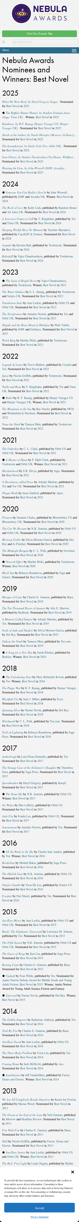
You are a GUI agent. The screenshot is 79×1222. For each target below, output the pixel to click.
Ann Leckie (34, 303)
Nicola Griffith (22, 376)
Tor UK (16, 486)
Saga (57, 471)
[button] (73, 1172)
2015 (53, 925)
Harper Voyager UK (19, 402)
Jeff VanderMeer (34, 1075)
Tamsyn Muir (33, 424)
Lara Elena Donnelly (33, 756)
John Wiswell (59, 192)
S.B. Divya (29, 471)
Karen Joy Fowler (65, 1099)
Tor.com (66, 641)
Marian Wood (26, 1104)
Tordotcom (55, 245)
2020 (61, 522)
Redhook (23, 612)
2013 (5, 1108)
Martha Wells (28, 340)
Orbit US (64, 303)
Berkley (6, 657)
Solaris (6, 577)
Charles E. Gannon (38, 597)
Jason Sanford (30, 493)
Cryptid (66, 365)
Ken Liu (35, 954)
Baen (70, 597)
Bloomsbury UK (12, 522)
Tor (73, 219)
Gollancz (35, 329)
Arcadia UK (37, 197)
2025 (26, 106)
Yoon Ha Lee (33, 885)
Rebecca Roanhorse (30, 573)
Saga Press (31, 772)
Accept (39, 1208)
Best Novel (12, 106)
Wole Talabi (62, 325)
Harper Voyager (66, 688)
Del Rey (10, 635)
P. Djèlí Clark (40, 460)
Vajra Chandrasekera (30, 256)
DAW (21, 197)
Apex (59, 493)
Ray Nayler (43, 409)
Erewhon (69, 551)
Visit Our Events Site (39, 33)
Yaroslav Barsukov (59, 230)
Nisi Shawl (22, 896)
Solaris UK (13, 296)
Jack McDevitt (32, 1064)
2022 (46, 369)
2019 (40, 601)
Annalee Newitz (36, 314)
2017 (40, 761)
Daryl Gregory (31, 783)
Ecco (60, 699)
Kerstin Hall (23, 245)
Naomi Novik (33, 710)
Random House (68, 208)
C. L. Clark (30, 449)
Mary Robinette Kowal (49, 677)
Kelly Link (34, 208)
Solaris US (65, 885)
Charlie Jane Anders (50, 852)
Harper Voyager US (61, 398)
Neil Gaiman (54, 1115)
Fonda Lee (24, 816)
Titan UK (13, 223)
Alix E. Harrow (59, 608)
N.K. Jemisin (39, 528)
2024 (5, 201)
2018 (42, 681)
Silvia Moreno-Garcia (39, 540)
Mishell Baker (27, 863)
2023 (63, 285)
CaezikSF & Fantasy (30, 234)
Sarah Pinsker (45, 652)
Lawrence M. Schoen (59, 931)
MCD (70, 409)
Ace (61, 1064)
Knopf (62, 783)
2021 (53, 453)
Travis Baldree (36, 365)
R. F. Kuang (24, 398)
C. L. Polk (39, 551)
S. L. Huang (36, 292)
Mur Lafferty (26, 805)
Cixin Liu (42, 1053)
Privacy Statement (39, 1216)
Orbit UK (7, 307)
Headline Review (31, 1119)
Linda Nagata (39, 1163)
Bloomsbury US (62, 517)
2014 (40, 1024)
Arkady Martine (47, 482)
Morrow (11, 1119)
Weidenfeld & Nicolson (21, 413)
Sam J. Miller (31, 699)
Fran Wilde (26, 976)
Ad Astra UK (15, 212)
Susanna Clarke (26, 517)
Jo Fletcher (19, 544)
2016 (42, 856)
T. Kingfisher (46, 219)
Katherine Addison (42, 1020)
